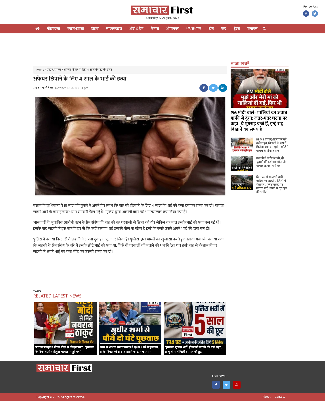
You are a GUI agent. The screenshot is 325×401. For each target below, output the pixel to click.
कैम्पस (155, 28)
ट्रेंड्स (237, 28)
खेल (211, 28)
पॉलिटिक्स (53, 28)
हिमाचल (252, 28)
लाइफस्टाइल (114, 28)
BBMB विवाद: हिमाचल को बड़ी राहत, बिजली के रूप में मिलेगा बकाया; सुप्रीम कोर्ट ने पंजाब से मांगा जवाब (272, 145)
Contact (280, 397)
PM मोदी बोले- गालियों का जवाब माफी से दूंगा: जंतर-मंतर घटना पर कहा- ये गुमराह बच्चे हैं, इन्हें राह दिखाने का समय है (259, 121)
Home (40, 69)
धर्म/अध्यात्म (193, 28)
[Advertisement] (162, 48)
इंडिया (95, 28)
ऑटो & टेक (136, 28)
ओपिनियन (172, 28)
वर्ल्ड (223, 28)
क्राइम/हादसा (75, 28)
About (267, 397)
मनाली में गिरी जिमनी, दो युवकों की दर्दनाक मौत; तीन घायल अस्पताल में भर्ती (271, 162)
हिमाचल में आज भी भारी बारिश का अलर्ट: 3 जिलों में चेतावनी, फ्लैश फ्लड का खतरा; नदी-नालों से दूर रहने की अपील (271, 185)
